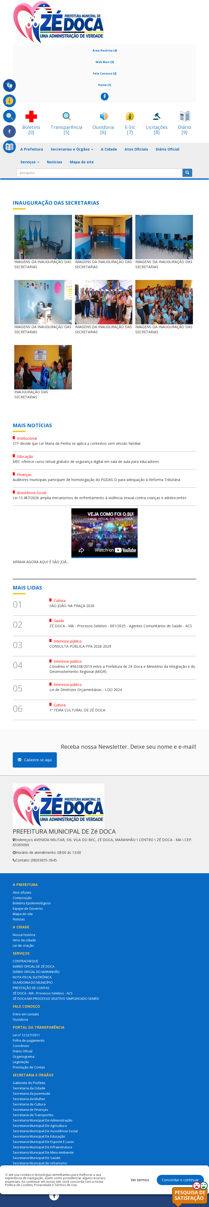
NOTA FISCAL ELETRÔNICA (32, 977)
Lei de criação (23, 945)
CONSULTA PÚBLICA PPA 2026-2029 (80, 646)
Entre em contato (26, 1014)
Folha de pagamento (29, 1040)
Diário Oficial (167, 149)
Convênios (21, 1045)
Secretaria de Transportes (33, 1115)
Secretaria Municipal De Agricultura (40, 1125)
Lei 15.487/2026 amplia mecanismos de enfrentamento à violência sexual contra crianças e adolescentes (99, 497)
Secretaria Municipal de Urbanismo (40, 1163)
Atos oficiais (22, 892)
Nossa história (24, 934)
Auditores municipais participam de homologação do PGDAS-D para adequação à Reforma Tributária (96, 479)
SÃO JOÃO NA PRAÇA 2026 (71, 605)
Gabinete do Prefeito (29, 1082)
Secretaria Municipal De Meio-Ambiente (43, 1152)
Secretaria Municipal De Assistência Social (45, 1131)
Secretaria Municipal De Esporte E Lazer (43, 1141)
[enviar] (187, 172)
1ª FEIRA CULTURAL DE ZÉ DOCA (77, 710)
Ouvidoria (20, 1019)
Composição (22, 897)
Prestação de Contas (29, 1067)
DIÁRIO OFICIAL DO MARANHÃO (36, 971)
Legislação (21, 1062)
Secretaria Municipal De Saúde (36, 1157)
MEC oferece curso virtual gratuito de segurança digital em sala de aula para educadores (86, 461)
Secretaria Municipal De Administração (42, 1120)
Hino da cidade (24, 940)
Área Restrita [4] (105, 50)
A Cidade (109, 149)
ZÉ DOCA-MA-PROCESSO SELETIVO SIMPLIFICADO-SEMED (56, 998)
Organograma (23, 1056)
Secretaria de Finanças (30, 1109)
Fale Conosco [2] (104, 73)
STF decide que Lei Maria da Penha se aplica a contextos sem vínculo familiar (77, 443)
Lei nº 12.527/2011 (26, 1035)
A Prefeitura (31, 149)
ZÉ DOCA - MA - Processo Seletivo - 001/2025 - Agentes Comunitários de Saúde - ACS (120, 625)
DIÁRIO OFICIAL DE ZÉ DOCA (33, 966)
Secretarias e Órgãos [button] (71, 149)
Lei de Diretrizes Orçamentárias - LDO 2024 (85, 689)
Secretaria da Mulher (29, 1099)
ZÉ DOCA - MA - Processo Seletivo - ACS (43, 993)
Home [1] (104, 85)
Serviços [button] (28, 161)
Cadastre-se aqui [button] (38, 759)
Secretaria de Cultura (29, 1104)
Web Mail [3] (105, 62)
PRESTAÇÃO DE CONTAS (31, 988)
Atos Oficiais (136, 149)
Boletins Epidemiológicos (32, 903)
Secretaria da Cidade (29, 1088)
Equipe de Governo (28, 908)
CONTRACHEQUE (25, 961)
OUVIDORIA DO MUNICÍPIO (33, 982)
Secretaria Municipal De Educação (39, 1136)
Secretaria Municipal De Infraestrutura (42, 1147)
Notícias (54, 161)
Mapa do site (82, 161)
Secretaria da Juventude (31, 1093)
